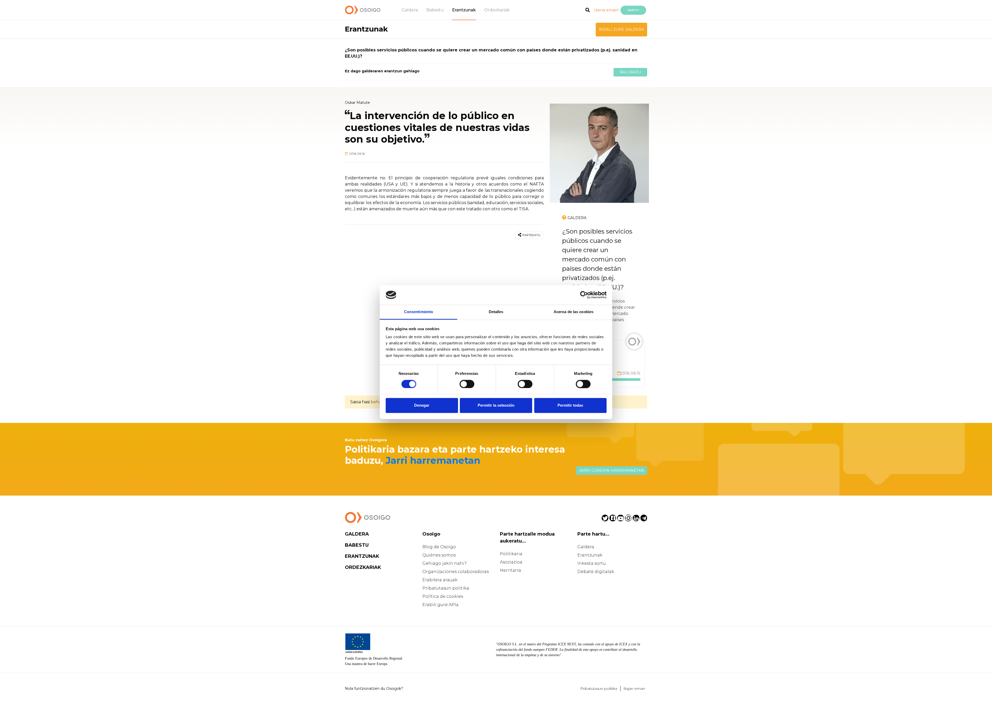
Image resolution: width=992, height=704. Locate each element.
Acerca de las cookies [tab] (573, 312)
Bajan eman (634, 688)
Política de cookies (442, 596)
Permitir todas (570, 405)
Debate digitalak (595, 571)
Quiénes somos (439, 555)
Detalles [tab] (496, 312)
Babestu (435, 9)
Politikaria (511, 553)
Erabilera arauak (440, 579)
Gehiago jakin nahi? (444, 563)
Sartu (633, 10)
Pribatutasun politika (445, 588)
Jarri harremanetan (433, 460)
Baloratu (630, 72)
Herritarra (510, 570)
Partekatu (531, 235)
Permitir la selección (496, 405)
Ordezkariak (497, 9)
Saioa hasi (360, 401)
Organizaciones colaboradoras (455, 571)
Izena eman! (606, 9)
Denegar (421, 405)
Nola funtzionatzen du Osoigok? (374, 688)
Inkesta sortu (591, 563)
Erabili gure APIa (440, 604)
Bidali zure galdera (621, 29)
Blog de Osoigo (439, 546)
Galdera (410, 9)
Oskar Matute (357, 102)
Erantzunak (464, 9)
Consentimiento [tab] (418, 312)
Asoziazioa (511, 562)
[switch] (467, 384)
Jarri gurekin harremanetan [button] (611, 470)
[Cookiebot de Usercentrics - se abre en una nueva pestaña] (584, 295)
